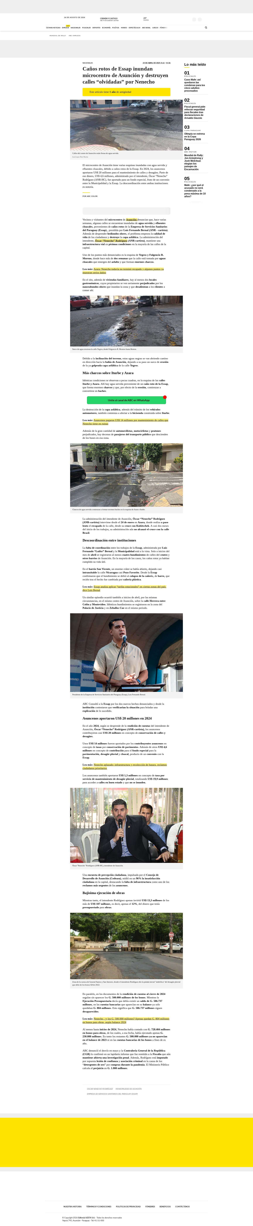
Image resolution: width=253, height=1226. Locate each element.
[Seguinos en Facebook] (175, 19)
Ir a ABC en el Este (72, 20)
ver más (144, 19)
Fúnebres (150, 1207)
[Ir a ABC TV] (177, 27)
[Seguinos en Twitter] (179, 19)
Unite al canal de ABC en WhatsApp (129, 400)
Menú (205, 19)
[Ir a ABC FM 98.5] (197, 27)
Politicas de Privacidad (128, 1207)
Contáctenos (182, 1207)
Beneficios (165, 1207)
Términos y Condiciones (98, 1207)
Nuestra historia (73, 1207)
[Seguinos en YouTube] (184, 19)
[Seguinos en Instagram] (188, 19)
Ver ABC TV (114, 19)
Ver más (196, 82)
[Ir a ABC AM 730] (185, 27)
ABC (54, 19)
